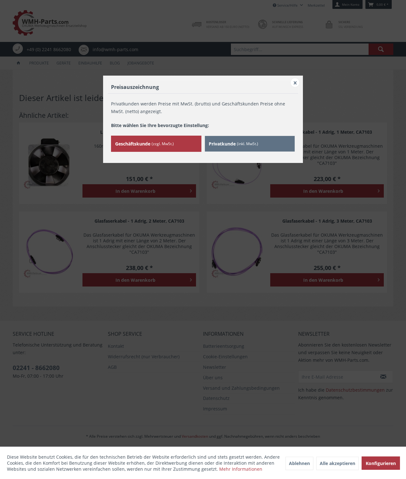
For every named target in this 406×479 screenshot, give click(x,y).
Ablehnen (299, 463)
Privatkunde (233, 144)
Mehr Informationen (240, 469)
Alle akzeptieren (337, 463)
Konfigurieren (381, 463)
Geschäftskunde (144, 144)
